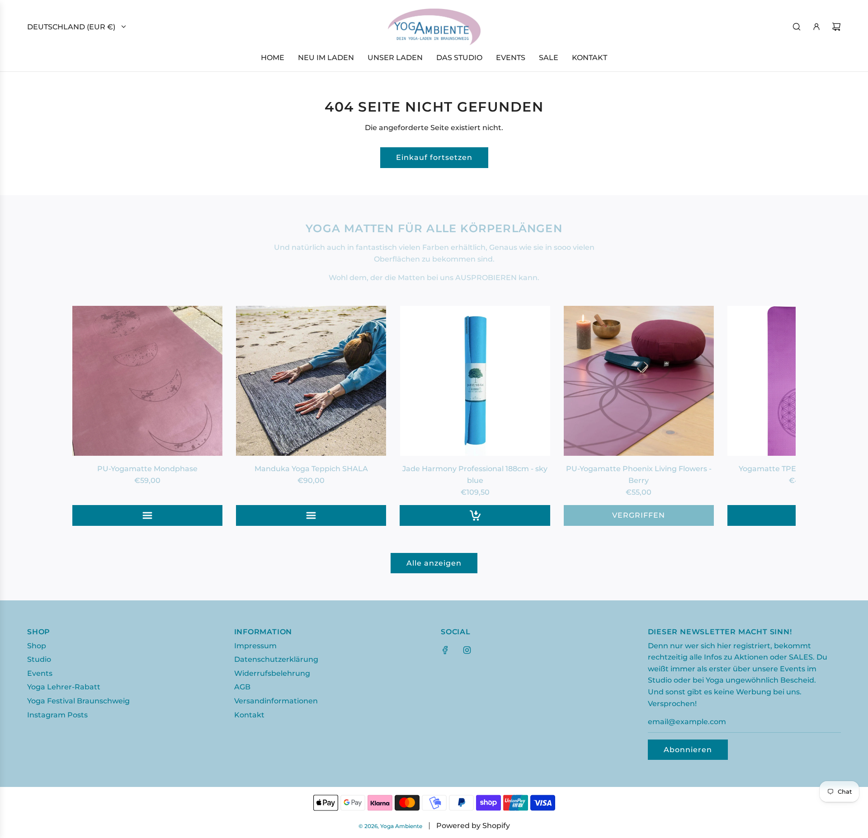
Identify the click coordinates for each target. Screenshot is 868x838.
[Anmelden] (816, 27)
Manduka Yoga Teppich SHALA (311, 468)
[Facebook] (445, 650)
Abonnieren (688, 749)
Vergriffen (638, 515)
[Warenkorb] (836, 27)
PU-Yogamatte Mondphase (147, 468)
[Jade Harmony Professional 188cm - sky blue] (475, 381)
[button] (89, 416)
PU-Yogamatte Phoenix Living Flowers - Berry (639, 474)
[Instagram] (467, 650)
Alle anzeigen (434, 563)
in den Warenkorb (475, 515)
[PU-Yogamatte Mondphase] (147, 381)
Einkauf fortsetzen (434, 157)
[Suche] (797, 27)
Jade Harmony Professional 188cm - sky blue (474, 474)
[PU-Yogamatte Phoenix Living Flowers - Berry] (639, 381)
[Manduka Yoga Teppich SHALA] (311, 381)
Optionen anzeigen (147, 515)
